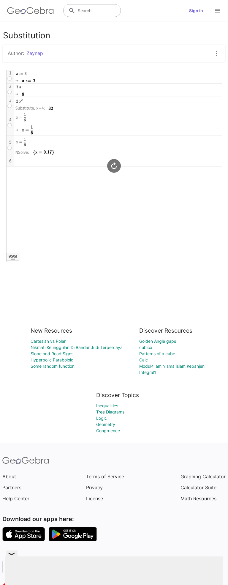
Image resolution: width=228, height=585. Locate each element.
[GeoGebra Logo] (30, 10)
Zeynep (34, 53)
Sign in (196, 10)
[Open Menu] (217, 10)
